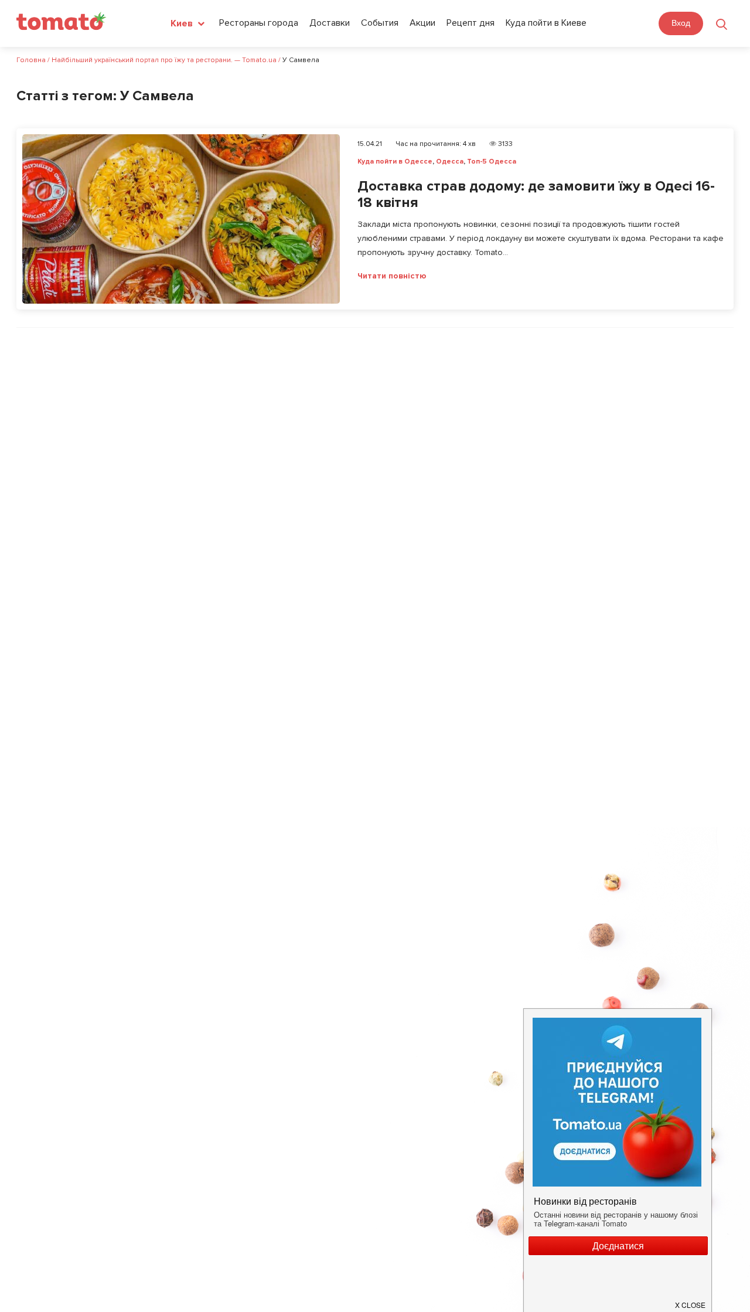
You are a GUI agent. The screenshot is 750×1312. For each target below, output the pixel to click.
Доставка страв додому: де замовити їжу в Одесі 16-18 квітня (536, 195)
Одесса (449, 161)
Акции (422, 23)
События (379, 23)
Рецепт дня (470, 23)
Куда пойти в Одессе (394, 161)
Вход (680, 23)
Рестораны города (258, 23)
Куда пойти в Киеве (546, 23)
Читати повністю (392, 276)
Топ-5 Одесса (491, 161)
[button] (690, 1300)
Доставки (329, 23)
